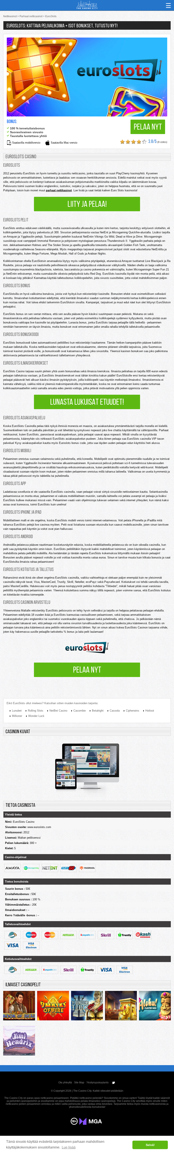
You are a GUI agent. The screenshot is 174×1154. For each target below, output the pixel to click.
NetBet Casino (58, 710)
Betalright (98, 710)
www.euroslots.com (39, 827)
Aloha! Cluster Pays (155, 1007)
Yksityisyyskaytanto (97, 1082)
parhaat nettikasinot (59, 190)
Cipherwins (132, 710)
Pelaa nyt (148, 127)
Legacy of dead (121, 1007)
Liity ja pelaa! (87, 204)
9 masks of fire (53, 1007)
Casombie (79, 710)
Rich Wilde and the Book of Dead (19, 1007)
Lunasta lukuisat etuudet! (87, 402)
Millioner (17, 716)
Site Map (79, 1082)
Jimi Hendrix (19, 1042)
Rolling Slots (35, 710)
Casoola (115, 710)
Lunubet (17, 710)
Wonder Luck (36, 716)
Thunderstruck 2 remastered (87, 1007)
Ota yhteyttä (65, 1082)
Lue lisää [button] (69, 1147)
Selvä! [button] (150, 1145)
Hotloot (149, 710)
